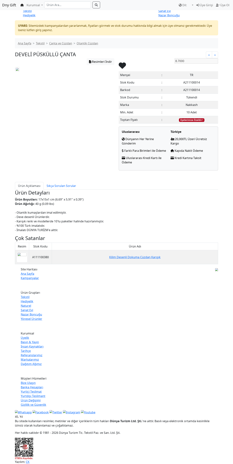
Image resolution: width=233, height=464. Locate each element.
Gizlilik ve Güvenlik (33, 405)
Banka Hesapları (32, 387)
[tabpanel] (116, 211)
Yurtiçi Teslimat (31, 392)
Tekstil (27, 11)
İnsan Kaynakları (32, 346)
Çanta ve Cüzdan (60, 43)
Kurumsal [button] (34, 5)
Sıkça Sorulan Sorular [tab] (61, 186)
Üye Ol (224, 5)
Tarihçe (26, 351)
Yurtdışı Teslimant (33, 396)
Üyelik (25, 338)
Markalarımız (30, 360)
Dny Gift (9, 5)
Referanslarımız (31, 355)
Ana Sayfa (24, 43)
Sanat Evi (164, 11)
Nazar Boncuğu (169, 15)
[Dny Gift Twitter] (56, 412)
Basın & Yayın (30, 342)
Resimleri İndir (101, 62)
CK (27, 462)
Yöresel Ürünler (31, 319)
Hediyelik (29, 15)
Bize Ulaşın (28, 383)
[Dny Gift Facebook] (23, 412)
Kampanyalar (30, 278)
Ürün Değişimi (31, 400)
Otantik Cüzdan (87, 43)
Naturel (26, 306)
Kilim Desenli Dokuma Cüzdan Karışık (135, 257)
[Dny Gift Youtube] (88, 412)
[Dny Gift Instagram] (71, 412)
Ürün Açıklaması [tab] (29, 186)
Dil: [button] (184, 5)
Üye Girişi (206, 5)
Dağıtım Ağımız (31, 364)
